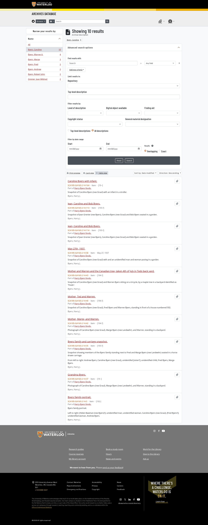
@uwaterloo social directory (129, 503)
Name (31, 38)
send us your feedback (112, 467)
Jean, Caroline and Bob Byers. (84, 203)
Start (70, 143)
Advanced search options (80, 47)
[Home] (33, 21)
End (107, 143)
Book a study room (114, 449)
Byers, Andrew (44, 70)
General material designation (138, 119)
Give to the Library (151, 454)
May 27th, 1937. (76, 248)
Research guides (76, 449)
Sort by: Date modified (144, 173)
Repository (72, 80)
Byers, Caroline (44, 50)
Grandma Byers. (77, 374)
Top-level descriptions (80, 130)
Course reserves (76, 454)
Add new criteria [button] (75, 69)
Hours (109, 454)
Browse (40, 21)
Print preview (74, 173)
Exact (163, 151)
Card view (89, 173)
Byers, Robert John (44, 75)
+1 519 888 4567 (41, 490)
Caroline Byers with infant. (82, 181)
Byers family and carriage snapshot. (87, 341)
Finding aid (149, 108)
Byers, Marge (44, 60)
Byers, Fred (44, 65)
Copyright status (75, 119)
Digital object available (116, 108)
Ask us (146, 459)
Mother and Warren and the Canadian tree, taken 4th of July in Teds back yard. (111, 271)
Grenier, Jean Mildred (44, 80)
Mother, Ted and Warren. (81, 296)
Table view (102, 173)
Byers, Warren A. (44, 55)
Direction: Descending (169, 173)
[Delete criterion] (179, 63)
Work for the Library (152, 449)
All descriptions (101, 130)
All (29, 44)
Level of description (77, 108)
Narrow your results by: (44, 31)
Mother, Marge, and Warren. (83, 319)
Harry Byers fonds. (82, 188)
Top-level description (77, 91)
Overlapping (152, 151)
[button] (161, 21)
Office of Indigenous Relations (42, 507)
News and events (113, 459)
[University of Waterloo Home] (42, 4)
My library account (77, 459)
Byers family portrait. (79, 397)
